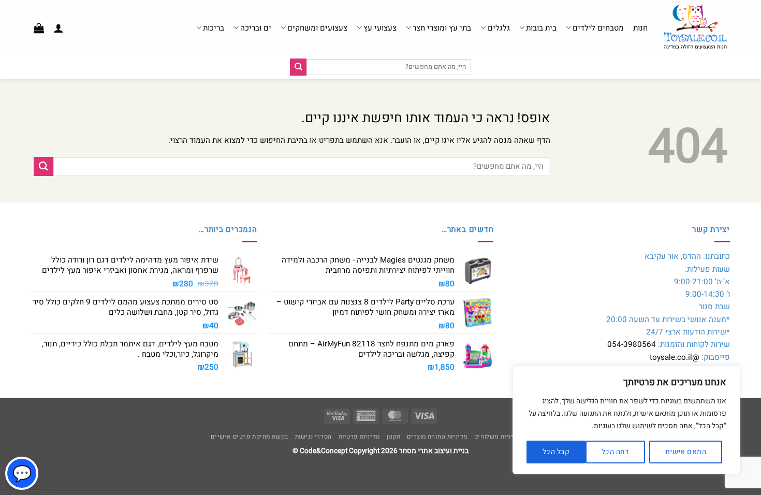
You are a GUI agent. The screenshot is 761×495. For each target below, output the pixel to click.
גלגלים (498, 28)
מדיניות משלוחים (497, 436)
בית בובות (541, 28)
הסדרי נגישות (313, 436)
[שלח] (298, 67)
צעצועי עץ (380, 28)
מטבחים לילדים (598, 28)
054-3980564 (631, 344)
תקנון (394, 436)
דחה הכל (615, 451)
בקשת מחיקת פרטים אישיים (249, 436)
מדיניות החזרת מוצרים (437, 436)
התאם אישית (685, 451)
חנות (640, 28)
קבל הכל (556, 451)
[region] (626, 420)
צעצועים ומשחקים (317, 28)
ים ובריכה (255, 28)
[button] (58, 28)
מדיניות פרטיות (359, 436)
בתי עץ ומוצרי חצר (442, 28)
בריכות (213, 28)
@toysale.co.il (674, 357)
